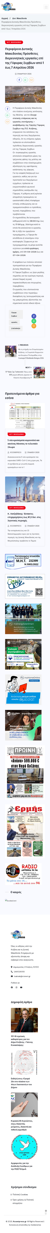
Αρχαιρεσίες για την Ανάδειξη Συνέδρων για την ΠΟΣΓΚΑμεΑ (21, 1166)
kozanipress (15, 452)
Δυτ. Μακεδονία (19, 18)
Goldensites (36, 1225)
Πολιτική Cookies (20, 1194)
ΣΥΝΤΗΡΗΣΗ (15, 328)
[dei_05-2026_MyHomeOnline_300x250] (23, 689)
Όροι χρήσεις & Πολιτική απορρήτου (23, 1202)
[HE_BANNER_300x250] (23, 725)
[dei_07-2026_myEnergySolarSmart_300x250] (23, 619)
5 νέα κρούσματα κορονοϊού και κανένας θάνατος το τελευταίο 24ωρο (23, 443)
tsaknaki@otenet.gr (21, 976)
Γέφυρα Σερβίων (14, 314)
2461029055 (19, 971)
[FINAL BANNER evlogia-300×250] (23, 654)
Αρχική (4, 18)
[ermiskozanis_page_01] (25, 831)
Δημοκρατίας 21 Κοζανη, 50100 (26, 967)
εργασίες (14, 322)
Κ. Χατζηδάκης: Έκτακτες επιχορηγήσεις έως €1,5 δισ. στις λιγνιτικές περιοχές (24, 517)
